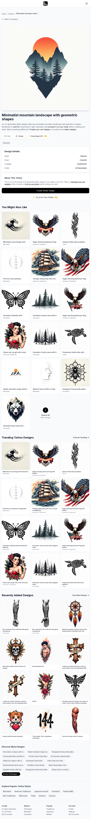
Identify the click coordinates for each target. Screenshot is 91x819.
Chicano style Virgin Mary (38, 756)
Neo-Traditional (9, 796)
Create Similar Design (45, 190)
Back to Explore (11, 19)
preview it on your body (58, 127)
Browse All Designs (10, 774)
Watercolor (23, 796)
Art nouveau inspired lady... (60, 756)
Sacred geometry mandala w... (14, 756)
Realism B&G (68, 791)
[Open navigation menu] (86, 3)
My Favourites (7, 814)
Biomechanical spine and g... (13, 765)
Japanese (50, 812)
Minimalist (7, 791)
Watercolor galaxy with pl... (13, 761)
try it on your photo (32, 184)
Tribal (33, 796)
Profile (71, 809)
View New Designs (79, 595)
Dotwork (42, 796)
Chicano (52, 796)
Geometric (56, 791)
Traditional (50, 809)
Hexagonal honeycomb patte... (63, 752)
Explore (11, 14)
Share (20, 136)
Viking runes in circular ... (61, 769)
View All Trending (80, 437)
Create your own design (40, 129)
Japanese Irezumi (41, 791)
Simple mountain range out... (38, 752)
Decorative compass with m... (13, 752)
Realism (49, 814)
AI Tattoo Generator (9, 809)
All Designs (28, 809)
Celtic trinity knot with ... (55, 761)
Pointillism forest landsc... (36, 765)
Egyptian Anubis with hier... (12, 769)
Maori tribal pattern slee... (58, 765)
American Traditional (23, 791)
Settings (72, 812)
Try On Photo (7, 812)
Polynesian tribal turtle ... (35, 761)
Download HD (39, 136)
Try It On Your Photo (46, 197)
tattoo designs (70, 129)
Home (4, 14)
